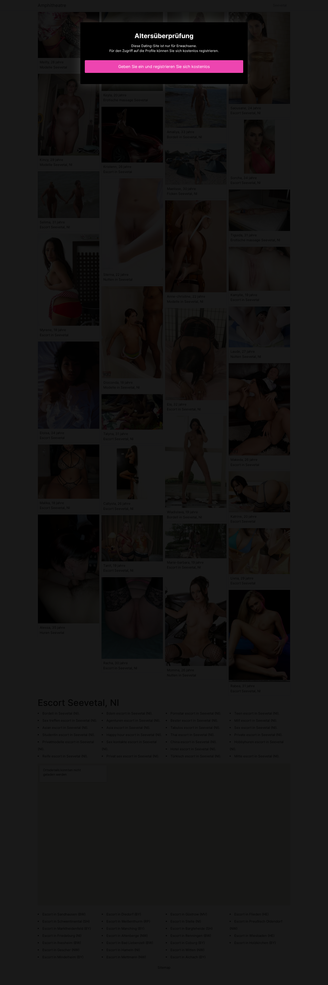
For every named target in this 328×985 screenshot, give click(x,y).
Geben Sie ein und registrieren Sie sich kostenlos (164, 66)
